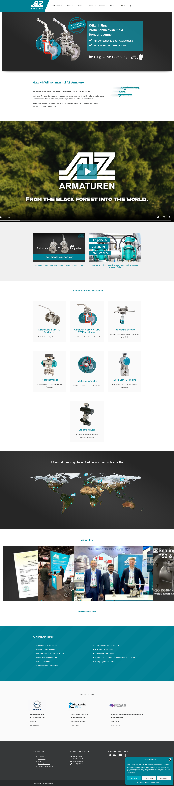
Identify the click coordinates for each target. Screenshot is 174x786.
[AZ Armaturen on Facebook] (126, 757)
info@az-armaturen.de (80, 761)
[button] (170, 759)
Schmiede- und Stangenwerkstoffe (107, 645)
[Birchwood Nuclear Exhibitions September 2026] (137, 705)
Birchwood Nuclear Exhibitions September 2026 (127, 714)
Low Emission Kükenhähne (48, 657)
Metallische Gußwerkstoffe (48, 666)
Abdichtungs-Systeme (46, 649)
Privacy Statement (150, 782)
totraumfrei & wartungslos (47, 645)
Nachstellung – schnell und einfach (51, 653)
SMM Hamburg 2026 (37, 714)
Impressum (158, 782)
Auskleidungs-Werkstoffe (104, 649)
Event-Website (34, 725)
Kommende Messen (87, 694)
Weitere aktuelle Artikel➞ (87, 611)
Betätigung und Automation (105, 661)
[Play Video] (59, 247)
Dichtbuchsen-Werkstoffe (104, 653)
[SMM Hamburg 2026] (56, 705)
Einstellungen (164, 778)
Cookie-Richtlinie (44, 764)
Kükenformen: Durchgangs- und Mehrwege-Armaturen (115, 657)
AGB (39, 761)
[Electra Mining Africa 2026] (97, 705)
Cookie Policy (140, 782)
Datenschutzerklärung (45, 766)
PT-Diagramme (44, 661)
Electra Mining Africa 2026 (79, 714)
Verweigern (149, 778)
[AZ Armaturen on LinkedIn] (115, 757)
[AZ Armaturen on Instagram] (110, 757)
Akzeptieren (134, 778)
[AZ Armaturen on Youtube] (121, 757)
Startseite (41, 756)
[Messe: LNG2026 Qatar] (113, 574)
